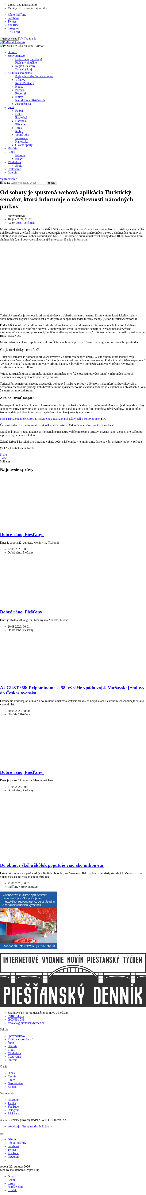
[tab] (12, 1139)
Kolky (19, 131)
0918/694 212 (16, 1016)
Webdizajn (14, 1126)
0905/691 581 (16, 1019)
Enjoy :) (47, 1126)
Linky (11, 1079)
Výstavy (20, 79)
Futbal (19, 110)
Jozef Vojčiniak (25, 222)
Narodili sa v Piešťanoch (30, 100)
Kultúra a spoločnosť (20, 72)
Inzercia (12, 172)
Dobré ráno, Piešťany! (28, 59)
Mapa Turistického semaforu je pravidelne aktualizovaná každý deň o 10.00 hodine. (50, 418)
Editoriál (20, 155)
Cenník (12, 1076)
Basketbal (21, 117)
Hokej (19, 114)
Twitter (12, 1103)
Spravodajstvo (16, 55)
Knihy (19, 96)
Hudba (19, 86)
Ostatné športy (24, 145)
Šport (11, 107)
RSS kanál (14, 1113)
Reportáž (20, 93)
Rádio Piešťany (24, 83)
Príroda (19, 90)
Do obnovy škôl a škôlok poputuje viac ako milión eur (52, 865)
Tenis (18, 127)
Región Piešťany (25, 66)
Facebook (13, 1099)
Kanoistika (21, 141)
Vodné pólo (22, 134)
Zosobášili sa (23, 103)
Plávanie (20, 124)
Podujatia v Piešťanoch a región (34, 76)
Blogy (11, 151)
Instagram (13, 1110)
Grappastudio (30, 1126)
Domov (12, 52)
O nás (11, 1073)
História (12, 148)
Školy (18, 165)
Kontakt (12, 1086)
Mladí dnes (14, 162)
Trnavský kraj (23, 69)
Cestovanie (14, 169)
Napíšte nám (15, 1083)
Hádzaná (20, 121)
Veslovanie (21, 138)
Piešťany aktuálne (26, 62)
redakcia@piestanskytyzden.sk (26, 1023)
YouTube (13, 1106)
